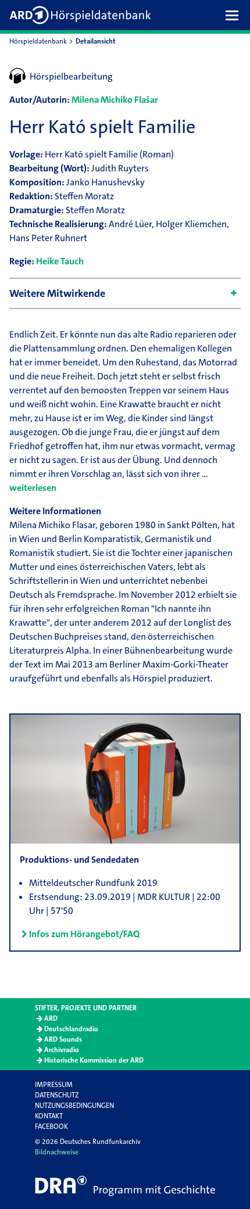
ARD (51, 1018)
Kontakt (49, 1116)
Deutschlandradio (71, 1029)
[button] (235, 15)
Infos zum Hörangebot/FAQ (84, 934)
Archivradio (61, 1049)
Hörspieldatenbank (38, 41)
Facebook (51, 1126)
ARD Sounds (63, 1039)
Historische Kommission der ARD (94, 1060)
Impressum (54, 1084)
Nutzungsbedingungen (74, 1105)
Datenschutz (56, 1095)
